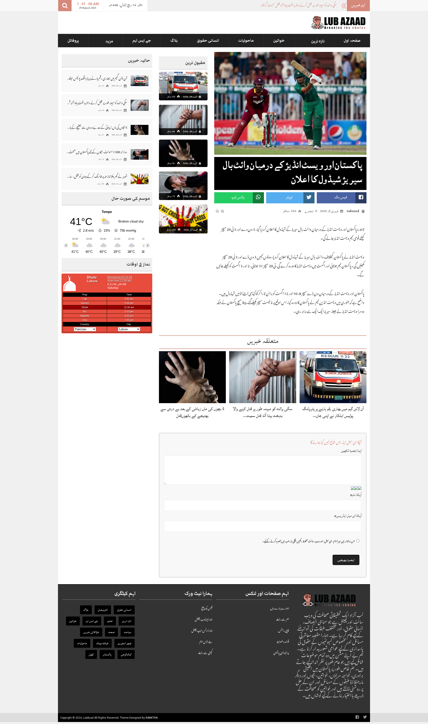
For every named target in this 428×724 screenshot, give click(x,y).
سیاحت (127, 632)
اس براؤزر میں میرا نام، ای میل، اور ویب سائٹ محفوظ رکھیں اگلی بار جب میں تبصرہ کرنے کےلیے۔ (308, 542)
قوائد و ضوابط (282, 642)
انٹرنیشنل (103, 610)
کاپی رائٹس (283, 631)
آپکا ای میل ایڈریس (348, 515)
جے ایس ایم (141, 40)
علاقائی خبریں (91, 632)
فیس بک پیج (206, 608)
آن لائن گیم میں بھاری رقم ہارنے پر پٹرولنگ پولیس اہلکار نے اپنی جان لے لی (96, 78)
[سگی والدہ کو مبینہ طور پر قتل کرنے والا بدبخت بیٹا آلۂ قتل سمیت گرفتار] (262, 377)
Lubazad (353, 211)
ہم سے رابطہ (282, 620)
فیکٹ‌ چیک (102, 643)
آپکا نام (356, 494)
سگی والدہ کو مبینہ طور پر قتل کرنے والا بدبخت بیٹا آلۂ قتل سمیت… (262, 412)
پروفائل (73, 40)
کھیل (91, 654)
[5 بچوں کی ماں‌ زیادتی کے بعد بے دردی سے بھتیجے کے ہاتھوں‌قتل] (192, 377)
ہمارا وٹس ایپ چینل (201, 631)
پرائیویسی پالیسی (281, 653)
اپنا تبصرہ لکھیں (351, 450)
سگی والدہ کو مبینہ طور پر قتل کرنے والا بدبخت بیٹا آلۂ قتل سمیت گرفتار (96, 103)
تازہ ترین (318, 41)
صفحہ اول (352, 40)
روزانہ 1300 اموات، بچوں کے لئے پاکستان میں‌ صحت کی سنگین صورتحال (96, 152)
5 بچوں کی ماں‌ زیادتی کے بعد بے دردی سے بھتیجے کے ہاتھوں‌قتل (192, 412)
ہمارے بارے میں (279, 608)
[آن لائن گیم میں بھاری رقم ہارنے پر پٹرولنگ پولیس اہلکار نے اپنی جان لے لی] (333, 377)
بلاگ (174, 40)
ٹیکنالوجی (126, 654)
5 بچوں (332, 6)
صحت (111, 632)
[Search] (65, 5)
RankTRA (152, 717)
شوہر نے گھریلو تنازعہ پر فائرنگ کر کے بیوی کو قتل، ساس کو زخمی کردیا (96, 176)
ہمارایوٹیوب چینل (203, 620)
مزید (109, 41)
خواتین (279, 40)
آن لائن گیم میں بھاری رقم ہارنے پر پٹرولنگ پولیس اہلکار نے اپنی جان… (333, 412)
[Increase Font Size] (222, 211)
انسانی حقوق (208, 40)
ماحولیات (246, 40)
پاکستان (107, 654)
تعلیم (110, 621)
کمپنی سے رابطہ (205, 653)
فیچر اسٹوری (124, 643)
